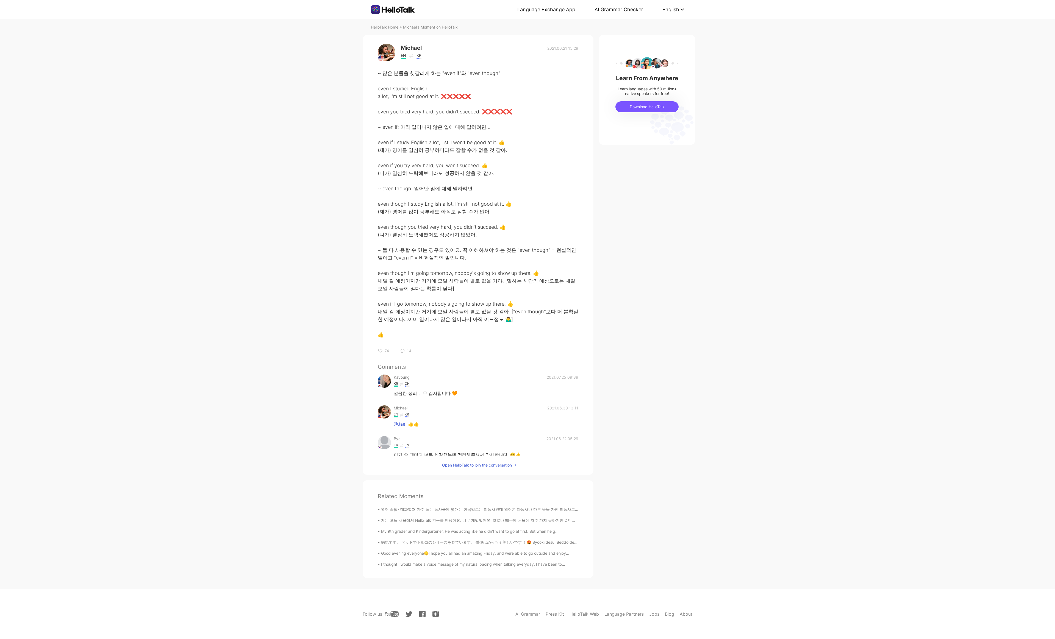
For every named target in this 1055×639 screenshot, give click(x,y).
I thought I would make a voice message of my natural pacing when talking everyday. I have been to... (473, 564)
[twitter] (409, 614)
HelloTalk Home (384, 27)
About (686, 614)
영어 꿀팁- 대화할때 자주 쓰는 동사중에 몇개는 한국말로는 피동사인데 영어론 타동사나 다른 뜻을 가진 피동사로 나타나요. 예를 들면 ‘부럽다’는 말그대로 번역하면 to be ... (528, 509)
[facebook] (422, 614)
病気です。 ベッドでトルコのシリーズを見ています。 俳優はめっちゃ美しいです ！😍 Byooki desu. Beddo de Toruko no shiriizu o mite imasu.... (508, 542)
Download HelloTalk (647, 106)
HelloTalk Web (584, 614)
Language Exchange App (546, 9)
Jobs (654, 614)
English (670, 9)
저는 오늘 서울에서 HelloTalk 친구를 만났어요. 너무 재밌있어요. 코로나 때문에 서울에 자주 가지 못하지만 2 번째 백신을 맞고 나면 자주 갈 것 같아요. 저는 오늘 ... (520, 520)
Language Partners (624, 614)
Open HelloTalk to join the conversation (477, 465)
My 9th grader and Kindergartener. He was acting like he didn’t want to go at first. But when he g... (470, 531)
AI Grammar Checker (619, 9)
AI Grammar (527, 614)
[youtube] (392, 614)
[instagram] (435, 614)
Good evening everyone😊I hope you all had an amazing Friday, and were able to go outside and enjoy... (475, 553)
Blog (669, 614)
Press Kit (555, 614)
